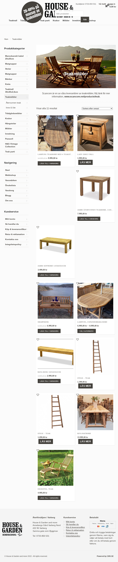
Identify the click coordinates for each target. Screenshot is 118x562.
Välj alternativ (87, 331)
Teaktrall (13, 20)
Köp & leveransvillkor (15, 229)
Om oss (9, 200)
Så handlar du (12, 224)
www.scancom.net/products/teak (82, 96)
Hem (6, 39)
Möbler (8, 129)
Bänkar (8, 79)
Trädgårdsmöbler (13, 113)
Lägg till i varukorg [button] (49, 163)
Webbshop (90, 20)
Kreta (7, 84)
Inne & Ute (11, 107)
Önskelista (10, 185)
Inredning (10, 134)
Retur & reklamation (15, 234)
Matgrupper (11, 64)
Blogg (8, 195)
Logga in (111, 4)
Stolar (8, 69)
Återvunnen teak (13, 103)
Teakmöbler (11, 97)
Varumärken (11, 180)
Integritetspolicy (13, 244)
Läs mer (85, 162)
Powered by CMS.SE (105, 556)
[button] (37, 115)
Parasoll (9, 139)
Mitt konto (10, 219)
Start (7, 170)
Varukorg (9, 190)
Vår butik (102, 4)
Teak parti (45, 20)
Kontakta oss (11, 239)
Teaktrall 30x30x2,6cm (11, 90)
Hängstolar (10, 123)
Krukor (8, 118)
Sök (85, 19)
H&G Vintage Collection (11, 145)
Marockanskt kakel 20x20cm (14, 57)
